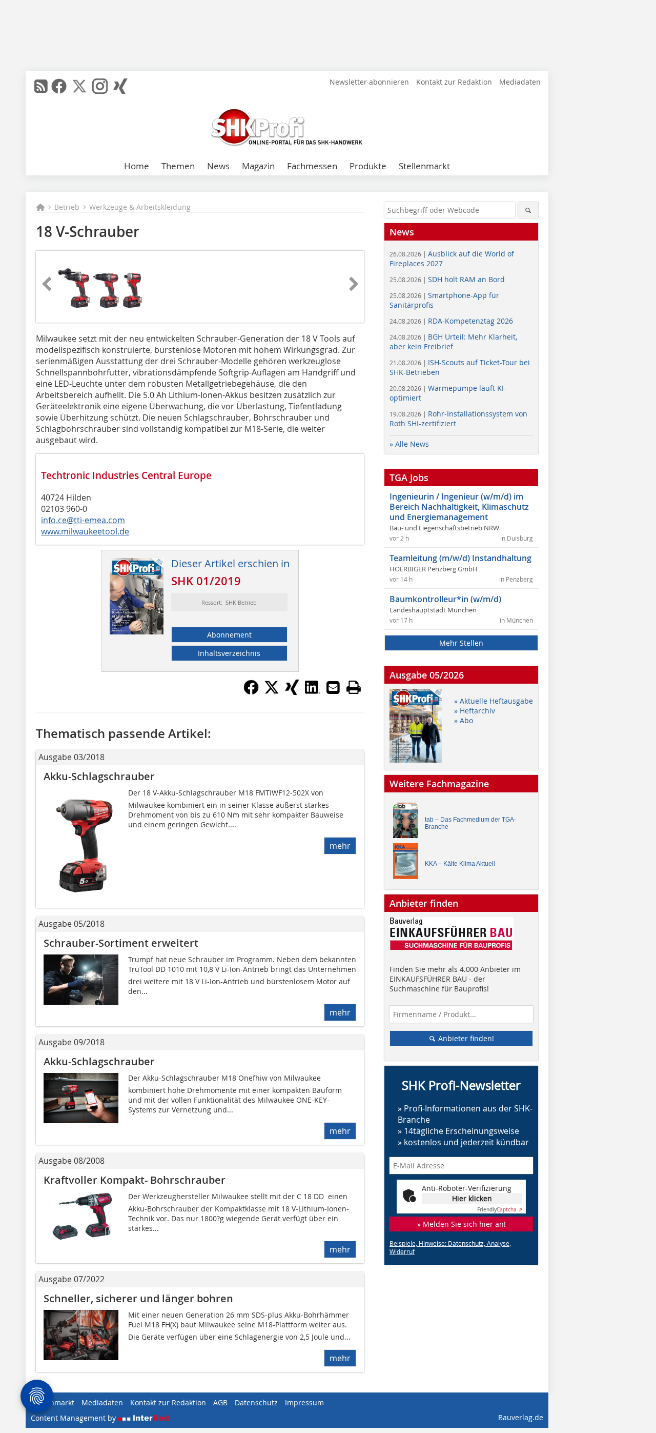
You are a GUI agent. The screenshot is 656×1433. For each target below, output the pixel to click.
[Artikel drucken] (353, 687)
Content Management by (74, 1418)
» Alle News (409, 444)
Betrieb (66, 207)
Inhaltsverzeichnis (229, 653)
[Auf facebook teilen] (251, 692)
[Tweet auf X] (271, 692)
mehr (340, 845)
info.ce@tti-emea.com (83, 520)
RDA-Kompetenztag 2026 (451, 321)
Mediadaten (520, 82)
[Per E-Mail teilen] (333, 687)
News (218, 166)
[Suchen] (528, 210)
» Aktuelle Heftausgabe (493, 701)
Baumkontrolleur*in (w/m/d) (445, 599)
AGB (220, 1402)
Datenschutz (256, 1402)
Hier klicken (472, 1198)
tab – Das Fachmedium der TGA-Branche (470, 823)
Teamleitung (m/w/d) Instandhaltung (460, 558)
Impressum (304, 1402)
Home (136, 166)
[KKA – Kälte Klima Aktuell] (408, 863)
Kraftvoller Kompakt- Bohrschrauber (134, 1180)
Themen (178, 166)
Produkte (368, 166)
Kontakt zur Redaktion (454, 82)
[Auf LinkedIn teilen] (312, 692)
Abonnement (229, 635)
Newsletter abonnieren (369, 82)
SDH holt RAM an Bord (447, 279)
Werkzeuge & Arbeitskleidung (140, 207)
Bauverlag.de (520, 1417)
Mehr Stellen (461, 643)
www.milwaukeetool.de (85, 531)
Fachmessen (312, 166)
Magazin (258, 166)
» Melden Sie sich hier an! (461, 1224)
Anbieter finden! (465, 1038)
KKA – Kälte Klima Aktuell (460, 863)
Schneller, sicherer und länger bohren (138, 1298)
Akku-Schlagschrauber (99, 776)
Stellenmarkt (424, 166)
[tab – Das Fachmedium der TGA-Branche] (408, 823)
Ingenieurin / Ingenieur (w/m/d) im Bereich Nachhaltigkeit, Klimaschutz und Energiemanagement (459, 507)
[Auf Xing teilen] (292, 692)
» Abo (463, 720)
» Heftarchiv (474, 710)
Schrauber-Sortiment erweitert (121, 943)
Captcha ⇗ (499, 1209)
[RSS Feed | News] (41, 86)
